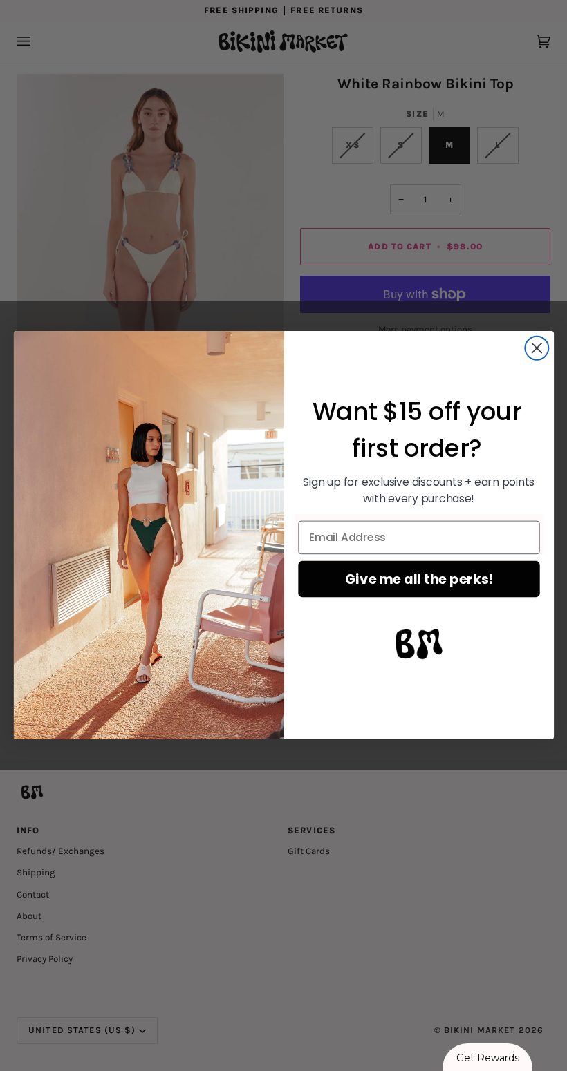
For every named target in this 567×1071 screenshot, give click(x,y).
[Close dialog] (536, 348)
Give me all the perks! (418, 578)
